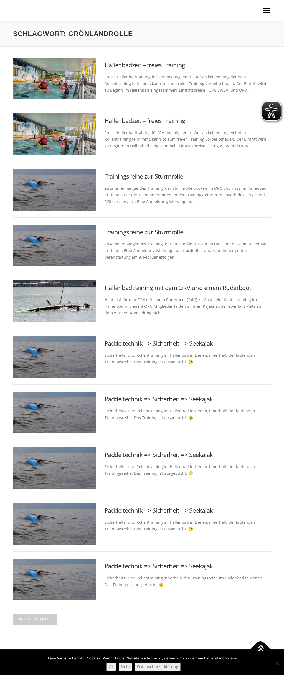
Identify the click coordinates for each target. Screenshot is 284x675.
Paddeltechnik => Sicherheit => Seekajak (159, 343)
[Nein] (277, 663)
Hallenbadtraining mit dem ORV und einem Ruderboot (178, 287)
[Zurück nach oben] (260, 649)
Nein (125, 666)
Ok (111, 666)
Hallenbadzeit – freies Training (145, 65)
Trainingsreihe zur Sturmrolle (144, 176)
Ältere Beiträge (35, 619)
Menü (266, 10)
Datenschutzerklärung (157, 666)
